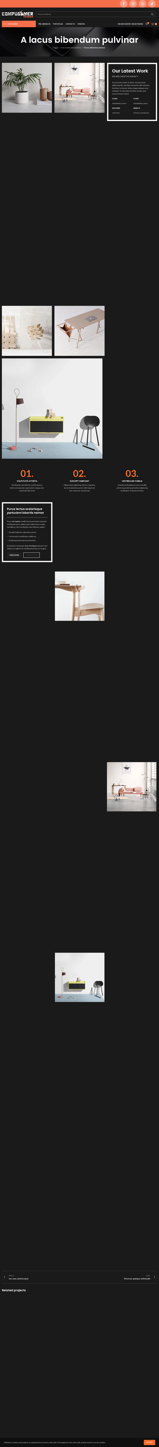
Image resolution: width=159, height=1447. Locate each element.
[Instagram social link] (133, 4)
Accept (149, 1442)
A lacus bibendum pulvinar (71, 48)
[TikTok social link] (152, 4)
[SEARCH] (152, 14)
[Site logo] (17, 14)
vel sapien (16, 521)
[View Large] (50, 1297)
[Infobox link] (27, 480)
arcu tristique (30, 546)
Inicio (56, 48)
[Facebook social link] (123, 4)
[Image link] (52, 408)
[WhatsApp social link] (142, 4)
